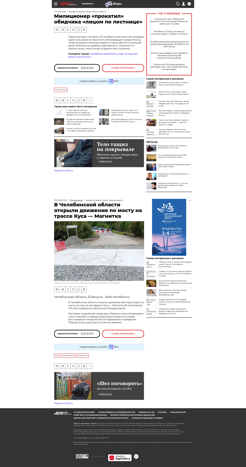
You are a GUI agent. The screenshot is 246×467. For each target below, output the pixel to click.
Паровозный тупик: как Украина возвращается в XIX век (172, 147)
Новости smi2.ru (63, 170)
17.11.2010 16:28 (60, 12)
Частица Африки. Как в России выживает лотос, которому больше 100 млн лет (174, 131)
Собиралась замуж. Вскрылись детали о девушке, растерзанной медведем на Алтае (173, 311)
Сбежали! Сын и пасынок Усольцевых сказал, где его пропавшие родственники (175, 264)
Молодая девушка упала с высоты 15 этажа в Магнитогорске (126, 120)
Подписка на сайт (146, 412)
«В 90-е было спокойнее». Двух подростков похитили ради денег (174, 93)
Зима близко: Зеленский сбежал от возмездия (173, 175)
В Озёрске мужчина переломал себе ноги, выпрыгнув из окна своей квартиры (80, 121)
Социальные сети (178, 412)
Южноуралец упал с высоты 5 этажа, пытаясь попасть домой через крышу (125, 112)
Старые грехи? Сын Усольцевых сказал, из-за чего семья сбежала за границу (174, 301)
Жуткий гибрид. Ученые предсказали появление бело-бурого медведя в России (175, 113)
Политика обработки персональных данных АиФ (132, 415)
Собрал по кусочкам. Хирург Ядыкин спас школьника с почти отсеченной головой (175, 273)
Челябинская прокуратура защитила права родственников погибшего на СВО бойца (169, 44)
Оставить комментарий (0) (123, 68)
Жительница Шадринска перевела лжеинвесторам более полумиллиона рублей (169, 55)
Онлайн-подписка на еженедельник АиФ (116, 412)
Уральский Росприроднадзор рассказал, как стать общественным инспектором (169, 67)
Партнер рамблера (98, 456)
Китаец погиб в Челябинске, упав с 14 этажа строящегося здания (81, 129)
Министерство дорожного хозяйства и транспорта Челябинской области (87, 283)
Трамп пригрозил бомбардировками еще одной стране (174, 166)
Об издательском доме (84, 412)
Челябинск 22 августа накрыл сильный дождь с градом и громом (169, 32)
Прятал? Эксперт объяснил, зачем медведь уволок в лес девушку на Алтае (174, 103)
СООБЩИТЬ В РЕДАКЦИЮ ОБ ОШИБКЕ (147, 418)
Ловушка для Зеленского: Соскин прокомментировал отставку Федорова (173, 185)
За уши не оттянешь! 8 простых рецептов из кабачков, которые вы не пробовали (175, 283)
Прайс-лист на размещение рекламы (90, 415)
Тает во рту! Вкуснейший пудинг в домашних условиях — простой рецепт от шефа (174, 122)
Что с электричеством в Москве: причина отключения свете (172, 156)
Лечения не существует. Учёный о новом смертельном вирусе (173, 83)
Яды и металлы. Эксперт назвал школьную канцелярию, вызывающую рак (173, 292)
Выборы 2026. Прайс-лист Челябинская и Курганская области (101, 418)
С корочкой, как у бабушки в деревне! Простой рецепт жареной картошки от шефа (169, 21)
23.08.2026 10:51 (60, 200)
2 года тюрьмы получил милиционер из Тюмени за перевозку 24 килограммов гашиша (72, 113)
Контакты (162, 412)
